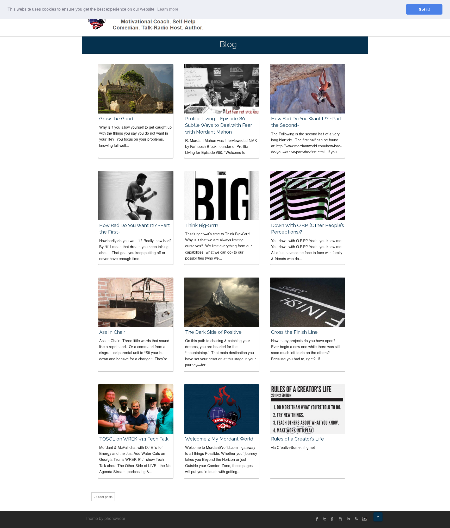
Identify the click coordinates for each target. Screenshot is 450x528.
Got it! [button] (424, 9)
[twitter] (325, 519)
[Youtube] (340, 519)
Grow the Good (116, 118)
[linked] (348, 519)
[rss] (356, 519)
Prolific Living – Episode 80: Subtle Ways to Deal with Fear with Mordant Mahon (218, 125)
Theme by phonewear (105, 518)
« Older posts (103, 496)
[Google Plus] (332, 519)
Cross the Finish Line (294, 332)
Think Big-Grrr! (201, 225)
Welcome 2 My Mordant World (219, 439)
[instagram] (364, 519)
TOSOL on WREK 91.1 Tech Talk (133, 439)
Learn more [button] (167, 9)
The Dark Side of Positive (213, 332)
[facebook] (317, 519)
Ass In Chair (112, 332)
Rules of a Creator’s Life (297, 439)
